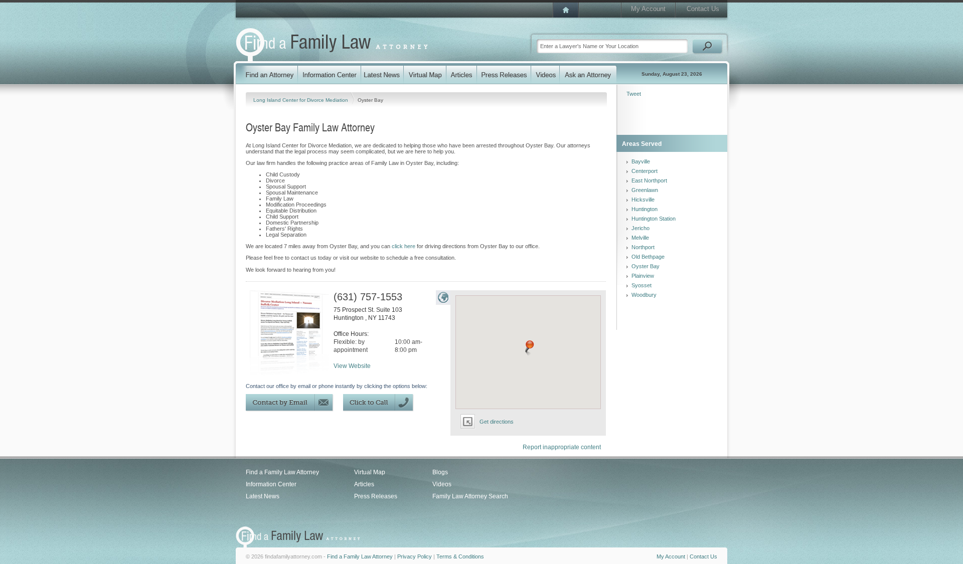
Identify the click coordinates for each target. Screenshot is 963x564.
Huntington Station (653, 219)
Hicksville (643, 200)
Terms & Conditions (460, 556)
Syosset (641, 285)
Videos (441, 484)
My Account (648, 9)
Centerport (644, 171)
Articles (364, 484)
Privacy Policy (414, 556)
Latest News (262, 496)
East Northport (649, 180)
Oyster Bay (645, 266)
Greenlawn (644, 190)
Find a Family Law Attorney (282, 472)
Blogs (440, 472)
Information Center (271, 484)
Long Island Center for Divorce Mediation (301, 100)
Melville (640, 238)
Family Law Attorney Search (470, 496)
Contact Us (703, 9)
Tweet (633, 94)
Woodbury (644, 295)
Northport (643, 247)
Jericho (640, 228)
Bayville (640, 161)
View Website (352, 365)
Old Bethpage (648, 257)
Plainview (642, 276)
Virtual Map (369, 472)
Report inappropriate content (562, 447)
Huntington (644, 209)
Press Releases (375, 496)
